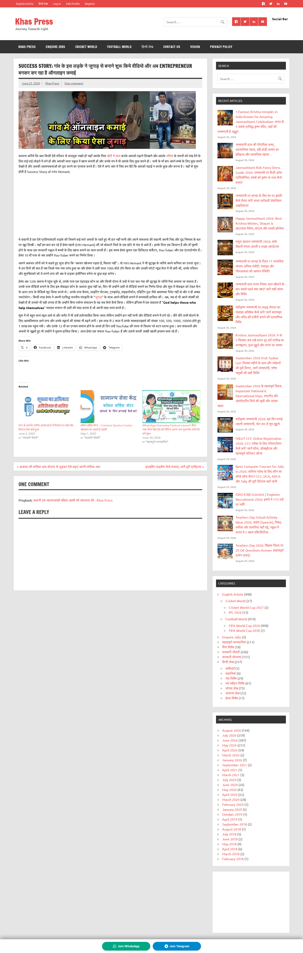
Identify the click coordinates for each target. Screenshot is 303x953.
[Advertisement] (110, 205)
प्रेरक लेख (231, 688)
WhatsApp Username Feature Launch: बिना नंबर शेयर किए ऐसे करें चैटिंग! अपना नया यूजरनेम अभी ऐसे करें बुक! (171, 429)
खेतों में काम (113, 156)
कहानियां (230, 673)
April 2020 (229, 794)
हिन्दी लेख (43, 3)
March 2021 (231, 775)
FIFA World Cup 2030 (244, 630)
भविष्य (169, 156)
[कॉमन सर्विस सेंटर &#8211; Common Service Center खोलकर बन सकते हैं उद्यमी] (110, 406)
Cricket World (86, 46)
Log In (57, 3)
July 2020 (229, 780)
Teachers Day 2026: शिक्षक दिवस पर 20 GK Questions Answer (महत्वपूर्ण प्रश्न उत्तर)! (260, 550)
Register (90, 3)
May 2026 (229, 745)
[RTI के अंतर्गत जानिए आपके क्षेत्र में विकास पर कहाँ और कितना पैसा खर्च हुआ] (47, 406)
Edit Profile (73, 3)
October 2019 (232, 814)
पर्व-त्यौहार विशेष (234, 683)
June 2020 (230, 785)
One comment (74, 83)
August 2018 (231, 829)
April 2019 (229, 819)
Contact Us (171, 46)
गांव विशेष (231, 678)
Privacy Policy (221, 46)
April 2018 (229, 849)
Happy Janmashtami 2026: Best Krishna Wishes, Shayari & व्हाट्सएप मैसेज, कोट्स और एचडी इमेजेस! (260, 223)
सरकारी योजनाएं (231, 657)
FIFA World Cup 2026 (244, 625)
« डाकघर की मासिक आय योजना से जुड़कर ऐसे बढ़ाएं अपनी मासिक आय (58, 466)
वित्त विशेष (228, 647)
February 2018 (233, 859)
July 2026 (229, 735)
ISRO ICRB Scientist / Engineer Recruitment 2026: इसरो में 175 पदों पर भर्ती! (260, 499)
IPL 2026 (235, 612)
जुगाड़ (98, 297)
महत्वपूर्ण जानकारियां (234, 642)
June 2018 (230, 839)
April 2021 (229, 770)
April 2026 (229, 750)
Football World (119, 46)
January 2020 (232, 809)
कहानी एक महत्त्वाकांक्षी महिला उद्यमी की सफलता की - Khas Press (73, 500)
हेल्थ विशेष (231, 698)
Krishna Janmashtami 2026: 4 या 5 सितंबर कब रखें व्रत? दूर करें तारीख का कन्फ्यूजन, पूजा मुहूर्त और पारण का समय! (260, 340)
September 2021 (234, 765)
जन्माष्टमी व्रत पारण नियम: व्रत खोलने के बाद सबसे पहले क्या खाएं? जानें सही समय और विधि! (260, 289)
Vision (195, 46)
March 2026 (231, 755)
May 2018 (229, 844)
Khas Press (34, 21)
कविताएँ (230, 668)
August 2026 (231, 730)
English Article (24, 3)
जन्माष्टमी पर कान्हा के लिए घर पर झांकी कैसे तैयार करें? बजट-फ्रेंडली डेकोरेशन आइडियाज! (259, 200)
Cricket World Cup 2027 (246, 607)
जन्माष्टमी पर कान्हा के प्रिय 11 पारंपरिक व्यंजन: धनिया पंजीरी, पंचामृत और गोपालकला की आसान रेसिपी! (260, 266)
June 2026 (230, 740)
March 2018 (231, 854)
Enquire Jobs (55, 46)
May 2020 (229, 789)
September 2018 (234, 824)
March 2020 (231, 799)
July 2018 (229, 834)
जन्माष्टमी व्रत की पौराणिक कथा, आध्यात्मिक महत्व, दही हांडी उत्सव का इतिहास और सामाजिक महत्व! (257, 149)
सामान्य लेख (232, 693)
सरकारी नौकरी (231, 652)
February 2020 (233, 804)
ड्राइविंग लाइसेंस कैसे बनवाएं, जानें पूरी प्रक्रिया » (174, 466)
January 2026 (232, 760)
